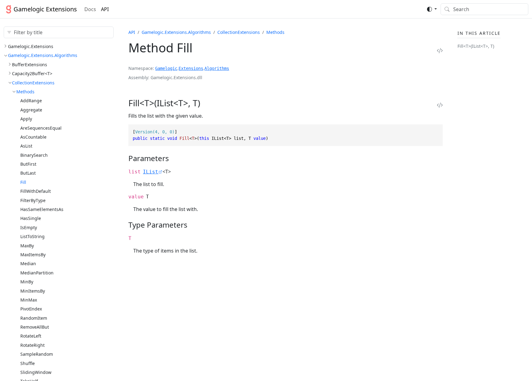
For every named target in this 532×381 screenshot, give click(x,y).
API (105, 9)
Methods (25, 92)
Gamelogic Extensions (45, 9)
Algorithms (216, 68)
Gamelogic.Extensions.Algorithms (42, 55)
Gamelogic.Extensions (30, 46)
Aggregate (31, 110)
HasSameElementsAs (41, 209)
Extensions (191, 68)
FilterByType (33, 200)
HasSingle (30, 218)
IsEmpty (28, 227)
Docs (90, 9)
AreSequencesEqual (41, 128)
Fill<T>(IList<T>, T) (475, 46)
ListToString (32, 236)
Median (28, 263)
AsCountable (33, 137)
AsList (26, 146)
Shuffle (27, 363)
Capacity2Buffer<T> (32, 73)
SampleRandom (36, 354)
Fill (23, 182)
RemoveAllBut (34, 327)
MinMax (28, 300)
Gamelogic (166, 68)
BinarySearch (34, 155)
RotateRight (32, 345)
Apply (26, 119)
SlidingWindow (35, 372)
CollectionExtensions (33, 83)
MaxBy (27, 246)
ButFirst (28, 164)
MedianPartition (37, 273)
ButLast (28, 173)
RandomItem (33, 318)
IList (150, 172)
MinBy (26, 282)
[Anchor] (208, 103)
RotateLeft (30, 336)
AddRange (31, 100)
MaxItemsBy (33, 254)
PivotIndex (31, 309)
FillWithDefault (35, 191)
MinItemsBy (32, 291)
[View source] (440, 50)
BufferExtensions (29, 64)
